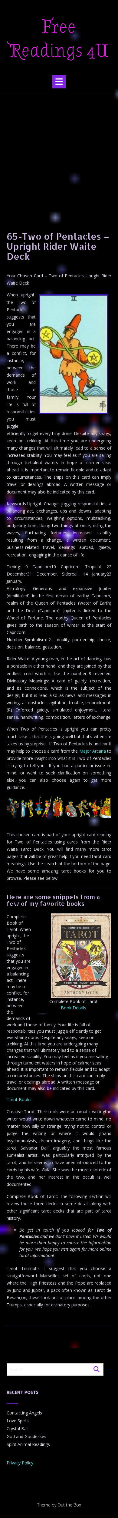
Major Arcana (92, 751)
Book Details (73, 1008)
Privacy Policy (20, 1463)
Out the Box (69, 1505)
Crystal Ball (17, 1428)
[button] (59, 81)
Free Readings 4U (59, 39)
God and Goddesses (26, 1436)
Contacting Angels (24, 1413)
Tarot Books (19, 1099)
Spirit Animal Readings (28, 1444)
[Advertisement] (59, 155)
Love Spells (18, 1421)
